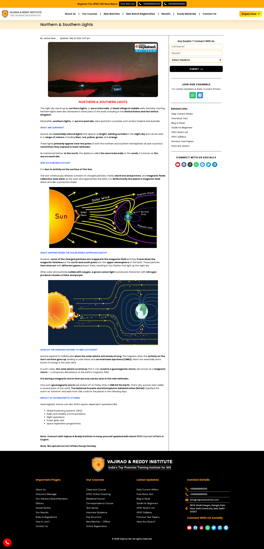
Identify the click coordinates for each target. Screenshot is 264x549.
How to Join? (43, 521)
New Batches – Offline (98, 521)
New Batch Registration (140, 13)
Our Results (42, 512)
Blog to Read (178, 123)
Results (165, 13)
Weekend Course (95, 498)
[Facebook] (184, 164)
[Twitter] (208, 164)
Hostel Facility (43, 507)
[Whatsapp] (193, 95)
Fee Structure (93, 517)
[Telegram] (200, 95)
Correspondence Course (99, 503)
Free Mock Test (179, 118)
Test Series (92, 507)
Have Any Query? (180, 145)
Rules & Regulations (46, 517)
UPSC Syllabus (178, 136)
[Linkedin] (214, 164)
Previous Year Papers (182, 141)
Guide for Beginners (181, 127)
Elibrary (40, 503)
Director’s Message (46, 494)
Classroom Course (96, 489)
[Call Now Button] (7, 542)
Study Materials (186, 13)
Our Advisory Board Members (52, 498)
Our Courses (89, 13)
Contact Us (209, 13)
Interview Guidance (96, 512)
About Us (70, 13)
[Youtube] (177, 164)
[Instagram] (190, 164)
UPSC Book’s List (179, 132)
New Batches (112, 13)
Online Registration (96, 526)
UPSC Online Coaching (98, 494)
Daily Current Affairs (182, 113)
